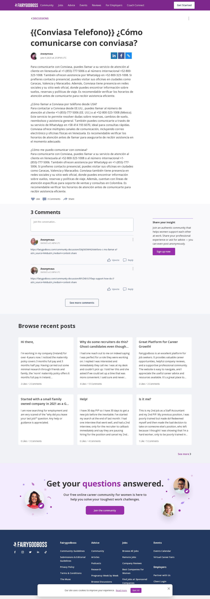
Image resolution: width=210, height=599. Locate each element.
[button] (188, 19)
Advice (71, 5)
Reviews (96, 5)
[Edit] (189, 19)
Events (83, 5)
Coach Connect (135, 5)
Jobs (60, 5)
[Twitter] (30, 552)
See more (183, 454)
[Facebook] (15, 552)
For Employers (114, 5)
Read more (121, 590)
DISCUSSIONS (41, 18)
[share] (65, 198)
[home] (26, 5)
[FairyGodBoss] (30, 545)
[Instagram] (23, 552)
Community (46, 5)
